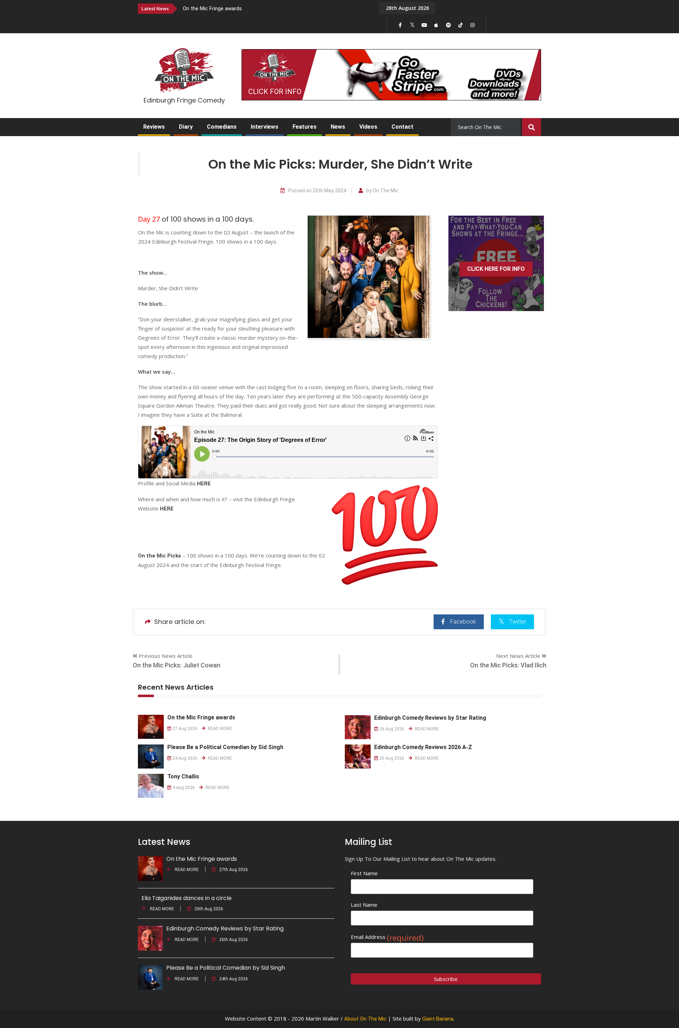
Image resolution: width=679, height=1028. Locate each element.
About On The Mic (365, 1019)
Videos (368, 126)
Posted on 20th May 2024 (317, 190)
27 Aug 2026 (185, 728)
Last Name (364, 904)
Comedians (222, 126)
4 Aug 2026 (184, 787)
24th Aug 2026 (233, 978)
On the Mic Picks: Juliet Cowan (176, 665)
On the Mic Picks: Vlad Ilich (508, 665)
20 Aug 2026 (391, 758)
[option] (276, 8)
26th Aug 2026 (209, 908)
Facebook (463, 621)
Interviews (264, 126)
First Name (364, 873)
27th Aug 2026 (233, 869)
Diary (186, 126)
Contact (402, 126)
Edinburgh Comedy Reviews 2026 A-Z (423, 747)
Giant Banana (437, 1019)
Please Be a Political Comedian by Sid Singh (225, 747)
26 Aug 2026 (391, 728)
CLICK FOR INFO (274, 91)
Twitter (517, 621)
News (338, 126)
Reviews (154, 126)
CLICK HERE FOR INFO (496, 268)
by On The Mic (382, 190)
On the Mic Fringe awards (212, 8)
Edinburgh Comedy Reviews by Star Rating (430, 717)
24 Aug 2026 (185, 758)
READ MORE (219, 728)
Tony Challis (183, 776)
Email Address (387, 937)
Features (304, 126)
